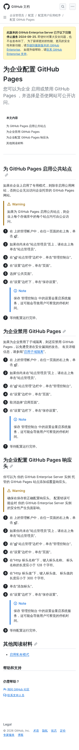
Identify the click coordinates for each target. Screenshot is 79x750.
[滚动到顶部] (70, 741)
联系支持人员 (15, 695)
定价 (63, 730)
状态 (54, 730)
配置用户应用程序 (49, 15)
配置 (31, 15)
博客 (20, 735)
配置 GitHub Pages (22, 19)
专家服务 (9, 735)
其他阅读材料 (17, 644)
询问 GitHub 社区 (18, 689)
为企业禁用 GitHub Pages (32, 331)
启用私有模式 (19, 654)
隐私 (45, 730)
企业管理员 (17, 15)
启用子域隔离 (33, 352)
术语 (36, 730)
